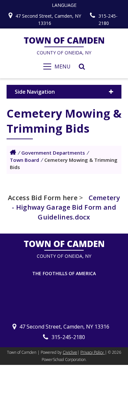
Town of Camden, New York (13, 152)
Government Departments (53, 152)
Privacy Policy (92, 352)
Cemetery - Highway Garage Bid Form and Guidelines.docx (66, 207)
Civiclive (70, 352)
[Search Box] (81, 66)
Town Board (24, 160)
